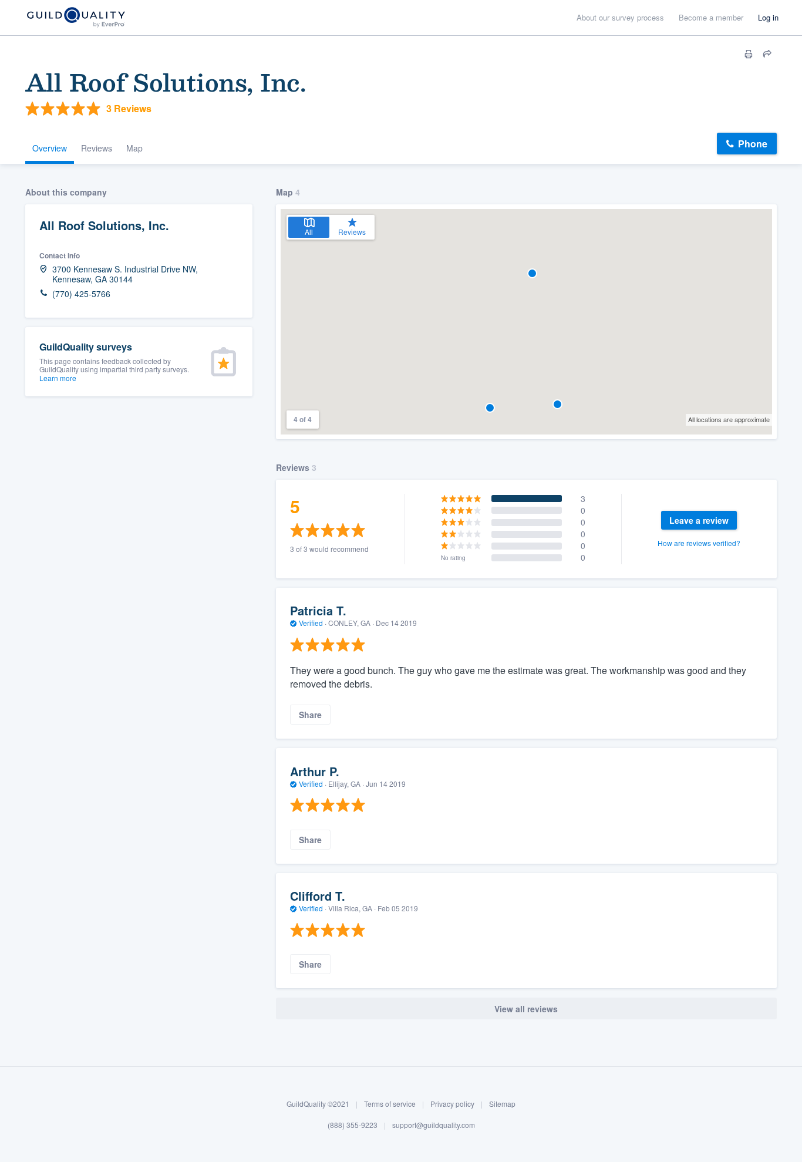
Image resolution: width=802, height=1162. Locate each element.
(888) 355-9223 (353, 1125)
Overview (49, 148)
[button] (490, 408)
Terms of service (390, 1104)
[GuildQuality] (75, 18)
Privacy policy (452, 1104)
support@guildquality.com (433, 1125)
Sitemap (502, 1104)
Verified (311, 623)
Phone (752, 143)
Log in (768, 17)
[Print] (748, 54)
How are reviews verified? (699, 543)
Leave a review (699, 520)
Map (134, 148)
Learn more (57, 378)
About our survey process (620, 17)
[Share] (767, 54)
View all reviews (526, 1009)
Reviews (96, 148)
